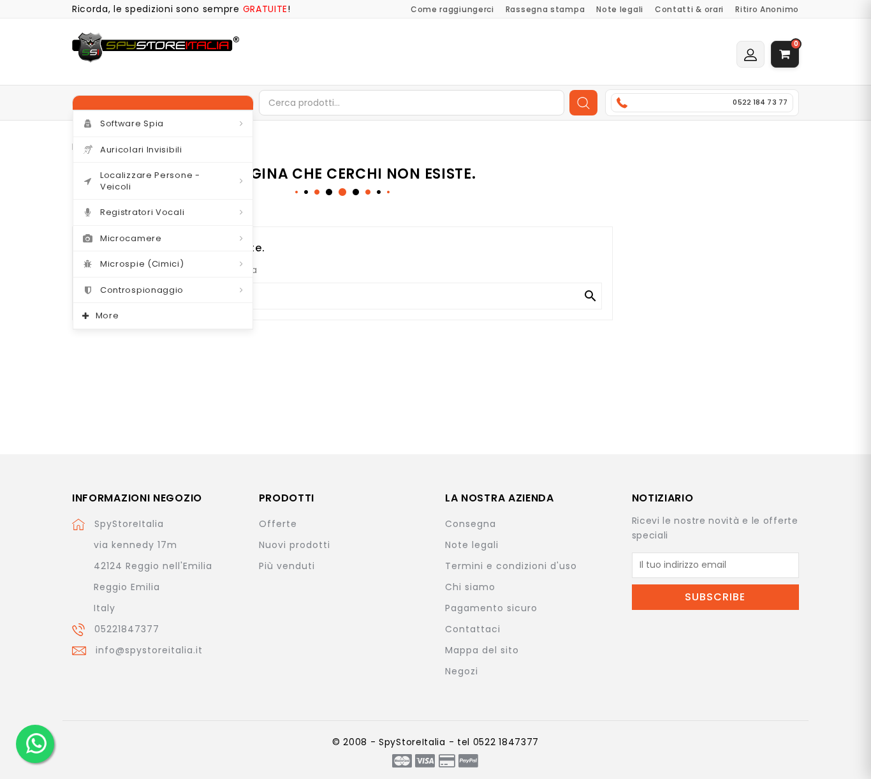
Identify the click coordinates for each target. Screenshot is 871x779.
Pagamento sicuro (491, 608)
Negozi (461, 671)
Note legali (619, 9)
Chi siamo (470, 587)
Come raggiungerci (452, 9)
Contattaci (473, 629)
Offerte (278, 523)
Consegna (470, 523)
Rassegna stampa (545, 9)
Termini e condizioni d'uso (511, 566)
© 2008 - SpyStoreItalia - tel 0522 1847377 (435, 742)
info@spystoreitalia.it (149, 650)
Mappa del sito (482, 650)
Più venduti (287, 566)
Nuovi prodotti (294, 544)
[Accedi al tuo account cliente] (750, 54)
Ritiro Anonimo (767, 9)
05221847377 (126, 629)
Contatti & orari (689, 9)
